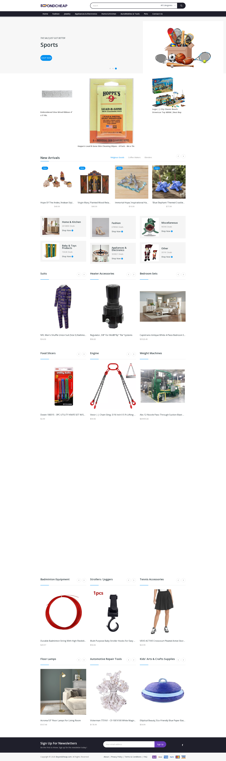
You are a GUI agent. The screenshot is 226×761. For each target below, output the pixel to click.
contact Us (157, 14)
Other (164, 248)
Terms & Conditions (133, 757)
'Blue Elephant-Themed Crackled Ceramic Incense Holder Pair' (182, 202)
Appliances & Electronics (86, 14)
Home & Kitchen (108, 14)
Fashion (56, 14)
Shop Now (66, 231)
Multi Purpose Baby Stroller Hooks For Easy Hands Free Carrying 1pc (124, 640)
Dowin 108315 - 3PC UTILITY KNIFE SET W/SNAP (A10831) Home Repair (75, 414)
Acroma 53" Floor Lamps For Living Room (60, 720)
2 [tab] (113, 68)
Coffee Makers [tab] (134, 157)
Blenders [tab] (148, 157)
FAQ (145, 757)
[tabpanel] (113, 44)
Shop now (46, 58)
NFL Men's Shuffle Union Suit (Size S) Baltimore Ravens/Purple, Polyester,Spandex (80, 335)
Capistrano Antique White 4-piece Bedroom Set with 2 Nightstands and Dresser (179, 335)
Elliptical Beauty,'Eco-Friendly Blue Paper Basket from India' (169, 720)
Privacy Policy (116, 757)
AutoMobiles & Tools (130, 14)
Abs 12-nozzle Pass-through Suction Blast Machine (165, 414)
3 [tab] (116, 68)
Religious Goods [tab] (117, 157)
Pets (146, 14)
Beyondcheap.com (64, 757)
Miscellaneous (169, 222)
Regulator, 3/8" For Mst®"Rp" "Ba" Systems (111, 335)
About (106, 757)
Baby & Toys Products (69, 247)
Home (45, 14)
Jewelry (67, 14)
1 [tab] (110, 68)
